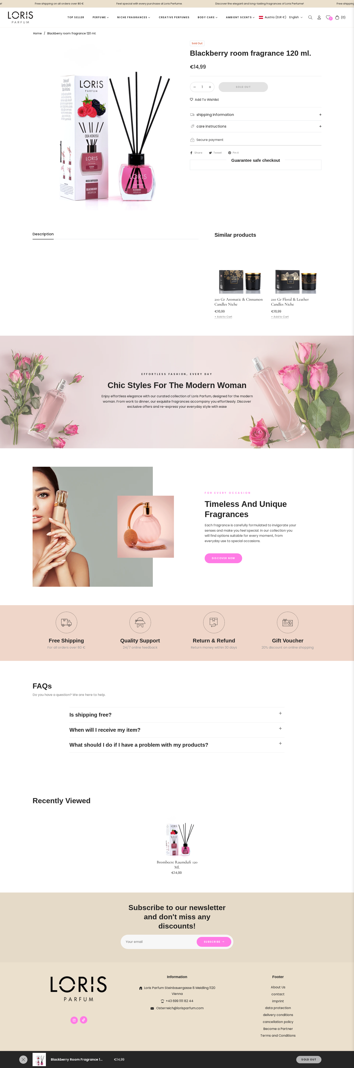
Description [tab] (43, 234)
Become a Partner (278, 1028)
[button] (310, 17)
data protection (278, 1008)
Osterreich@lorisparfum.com (179, 1008)
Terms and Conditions (278, 1035)
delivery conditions (278, 1015)
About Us (278, 987)
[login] (319, 17)
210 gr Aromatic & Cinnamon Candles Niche (238, 302)
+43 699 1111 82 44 (179, 1001)
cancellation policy (278, 1021)
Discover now (223, 558)
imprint (278, 1001)
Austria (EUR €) (275, 17)
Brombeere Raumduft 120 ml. (177, 865)
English (294, 17)
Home (37, 33)
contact (278, 994)
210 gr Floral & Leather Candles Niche (290, 302)
